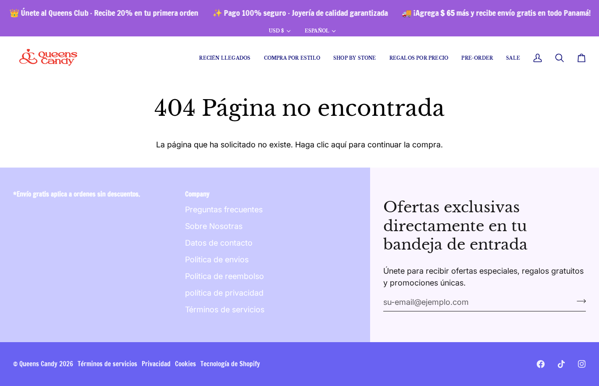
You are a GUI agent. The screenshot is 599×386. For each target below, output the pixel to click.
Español (317, 31)
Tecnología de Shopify (230, 363)
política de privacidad (224, 292)
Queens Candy (38, 363)
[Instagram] (582, 364)
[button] (292, 58)
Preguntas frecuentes (224, 209)
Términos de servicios (224, 309)
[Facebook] (541, 364)
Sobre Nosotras (213, 226)
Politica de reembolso (224, 276)
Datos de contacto (219, 242)
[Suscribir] (578, 301)
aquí (338, 144)
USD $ (276, 31)
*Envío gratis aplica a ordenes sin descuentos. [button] (76, 194)
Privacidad (156, 363)
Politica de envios (217, 259)
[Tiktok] (561, 364)
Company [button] (197, 194)
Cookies (185, 363)
